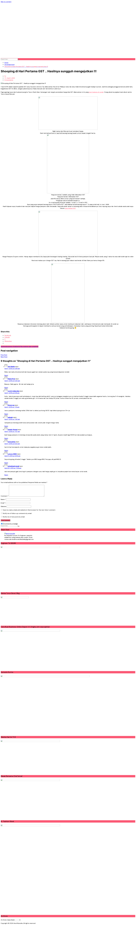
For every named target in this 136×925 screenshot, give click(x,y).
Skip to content (6, 2)
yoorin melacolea (13, 391)
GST (19, 346)
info (37, 346)
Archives (4, 920)
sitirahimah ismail (13, 466)
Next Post (4, 357)
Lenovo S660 (12, 454)
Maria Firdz (11, 379)
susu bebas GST (70, 208)
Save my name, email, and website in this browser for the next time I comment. (29, 510)
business (4, 346)
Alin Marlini (11, 367)
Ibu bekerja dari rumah (28, 346)
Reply (6, 375)
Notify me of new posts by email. (14, 517)
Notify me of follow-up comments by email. (17, 513)
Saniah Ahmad (12, 430)
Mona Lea (11, 405)
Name (3, 499)
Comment (5, 496)
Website (3, 506)
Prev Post (4, 355)
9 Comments (8, 80)
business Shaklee (12, 346)
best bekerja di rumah (96, 92)
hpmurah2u (11, 442)
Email (3, 503)
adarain (10, 417)
